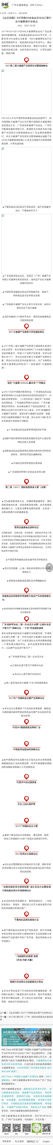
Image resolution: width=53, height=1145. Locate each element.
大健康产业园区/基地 (17, 1107)
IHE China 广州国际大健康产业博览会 (19, 1076)
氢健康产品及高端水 (32, 1092)
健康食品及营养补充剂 (35, 1089)
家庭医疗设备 (23, 1096)
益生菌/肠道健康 (27, 1100)
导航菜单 (6, 1141)
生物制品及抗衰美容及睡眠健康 (26, 1103)
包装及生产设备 (39, 1107)
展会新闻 (23, 13)
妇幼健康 (11, 1100)
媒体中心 (12, 13)
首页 (4, 13)
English (46, 1141)
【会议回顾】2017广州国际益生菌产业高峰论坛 (30, 1013)
